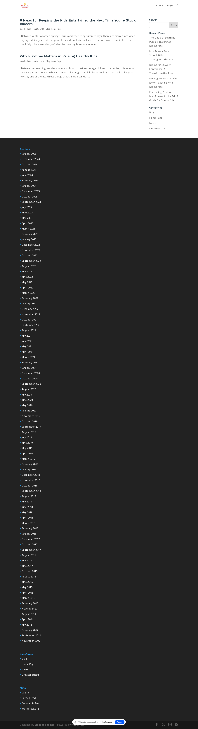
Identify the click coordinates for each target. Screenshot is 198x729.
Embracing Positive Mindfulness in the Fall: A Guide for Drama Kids (163, 96)
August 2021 (29, 330)
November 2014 (31, 608)
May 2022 (27, 282)
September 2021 (31, 325)
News (152, 123)
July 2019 (27, 437)
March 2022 (28, 292)
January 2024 (29, 185)
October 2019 (29, 421)
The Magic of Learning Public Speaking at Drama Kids (162, 41)
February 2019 (30, 464)
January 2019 (29, 469)
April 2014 (27, 619)
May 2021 (27, 346)
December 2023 (31, 191)
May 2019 (27, 448)
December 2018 (31, 474)
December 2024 (31, 159)
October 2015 (29, 571)
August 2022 (29, 266)
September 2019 (31, 426)
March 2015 (28, 598)
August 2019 (29, 432)
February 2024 (30, 180)
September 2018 (31, 490)
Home (158, 5)
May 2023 (27, 218)
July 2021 (27, 335)
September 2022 (31, 260)
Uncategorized (157, 128)
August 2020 (29, 389)
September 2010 (31, 635)
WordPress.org (30, 708)
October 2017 (29, 544)
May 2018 (27, 512)
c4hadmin (26, 29)
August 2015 (29, 576)
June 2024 (27, 175)
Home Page (56, 29)
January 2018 (29, 533)
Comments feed (31, 703)
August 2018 (29, 496)
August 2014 (29, 614)
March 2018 (28, 523)
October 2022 (29, 255)
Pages (170, 5)
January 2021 (29, 367)
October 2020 (29, 378)
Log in (25, 692)
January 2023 (29, 239)
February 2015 (30, 603)
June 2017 (27, 565)
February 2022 (30, 298)
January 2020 (29, 410)
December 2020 (31, 373)
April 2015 (27, 592)
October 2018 (29, 485)
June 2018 (27, 507)
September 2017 (31, 549)
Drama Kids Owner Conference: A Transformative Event (162, 69)
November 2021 (31, 314)
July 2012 (27, 624)
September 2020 (31, 383)
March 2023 (28, 228)
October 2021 (29, 319)
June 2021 (27, 341)
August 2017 (29, 555)
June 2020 (27, 399)
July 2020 (27, 394)
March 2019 (28, 458)
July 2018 (27, 501)
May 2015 (27, 587)
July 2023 (27, 207)
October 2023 (29, 196)
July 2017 (27, 560)
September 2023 (31, 201)
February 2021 (30, 362)
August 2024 (29, 169)
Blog (48, 29)
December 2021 (31, 308)
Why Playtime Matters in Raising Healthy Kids (59, 56)
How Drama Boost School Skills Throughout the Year (161, 55)
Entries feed (29, 698)
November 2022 (31, 250)
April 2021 (27, 351)
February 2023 (30, 234)
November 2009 (31, 640)
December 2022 (31, 244)
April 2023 (27, 223)
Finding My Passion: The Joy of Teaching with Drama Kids (163, 82)
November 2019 (31, 416)
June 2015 (27, 581)
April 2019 (27, 453)
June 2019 (27, 442)
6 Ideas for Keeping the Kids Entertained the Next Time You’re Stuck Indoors (78, 22)
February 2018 (30, 528)
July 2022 (27, 271)
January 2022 (29, 303)
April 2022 (27, 287)
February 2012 (30, 630)
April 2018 (27, 517)
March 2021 (28, 357)
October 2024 (29, 164)
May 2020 (27, 405)
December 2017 (31, 539)
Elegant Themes (44, 724)
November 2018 (31, 480)
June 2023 (27, 212)
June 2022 (27, 276)
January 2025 (29, 153)
